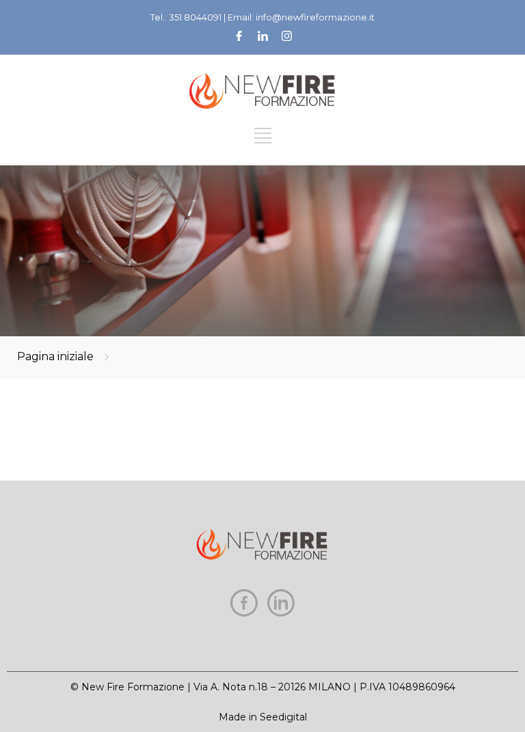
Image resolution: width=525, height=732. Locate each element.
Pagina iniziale (55, 356)
